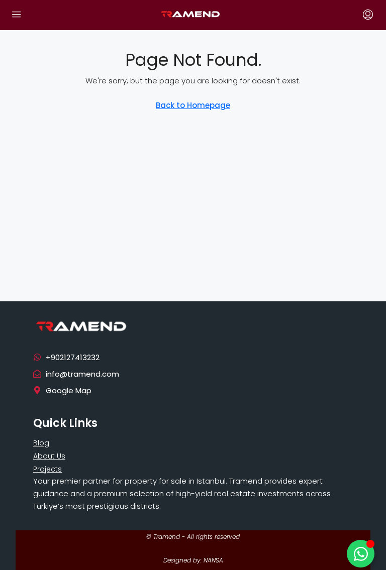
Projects (47, 469)
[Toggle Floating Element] (360, 553)
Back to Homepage (193, 105)
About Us (49, 456)
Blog (41, 443)
